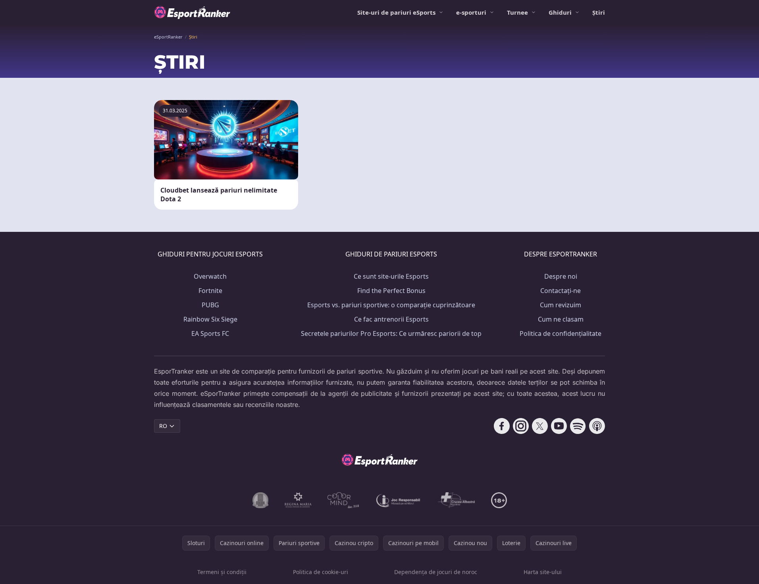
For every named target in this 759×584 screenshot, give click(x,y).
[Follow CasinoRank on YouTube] (559, 426)
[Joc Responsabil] (398, 500)
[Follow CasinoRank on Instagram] (521, 426)
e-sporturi (471, 12)
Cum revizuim (560, 305)
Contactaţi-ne (560, 290)
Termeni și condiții (222, 572)
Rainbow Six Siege (210, 319)
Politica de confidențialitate (560, 333)
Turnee (517, 12)
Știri (598, 12)
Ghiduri (560, 12)
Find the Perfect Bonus (391, 290)
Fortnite (210, 290)
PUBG (210, 305)
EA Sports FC (210, 333)
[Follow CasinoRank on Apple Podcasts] (597, 426)
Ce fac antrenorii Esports (391, 319)
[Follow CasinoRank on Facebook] (502, 426)
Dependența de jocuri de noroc (435, 572)
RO (163, 426)
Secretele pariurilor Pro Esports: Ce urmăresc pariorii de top (391, 333)
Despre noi (560, 276)
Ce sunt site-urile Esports (391, 276)
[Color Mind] (343, 500)
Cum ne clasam (561, 319)
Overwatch (210, 276)
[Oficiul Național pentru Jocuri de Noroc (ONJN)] (260, 500)
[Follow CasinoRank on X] (540, 426)
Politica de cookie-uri (320, 572)
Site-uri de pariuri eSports (396, 12)
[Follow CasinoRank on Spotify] (578, 426)
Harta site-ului (543, 572)
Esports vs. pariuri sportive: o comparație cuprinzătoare (391, 305)
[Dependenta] (456, 500)
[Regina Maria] (298, 500)
